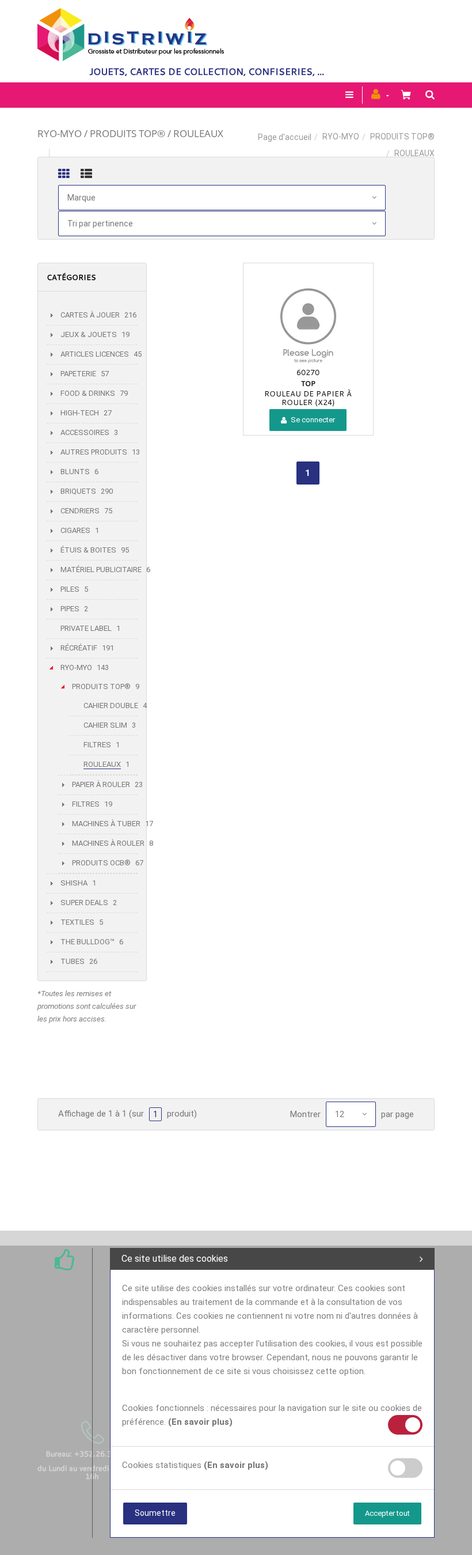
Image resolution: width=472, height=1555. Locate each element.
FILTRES (97, 744)
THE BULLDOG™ (87, 941)
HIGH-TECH (79, 412)
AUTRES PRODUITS (93, 452)
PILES (69, 589)
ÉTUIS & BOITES (88, 550)
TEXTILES (77, 922)
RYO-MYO (340, 136)
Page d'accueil (284, 137)
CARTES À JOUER (90, 315)
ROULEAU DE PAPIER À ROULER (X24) (308, 397)
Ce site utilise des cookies (174, 1258)
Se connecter (312, 419)
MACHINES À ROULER (108, 843)
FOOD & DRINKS (87, 393)
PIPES (69, 608)
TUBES (72, 961)
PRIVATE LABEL (86, 628)
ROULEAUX (102, 764)
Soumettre (155, 1513)
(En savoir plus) (200, 1422)
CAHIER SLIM (105, 725)
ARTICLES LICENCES (94, 354)
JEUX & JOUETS (88, 334)
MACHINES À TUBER (106, 823)
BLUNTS (75, 471)
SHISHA (73, 883)
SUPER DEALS (84, 902)
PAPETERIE (78, 373)
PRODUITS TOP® (402, 136)
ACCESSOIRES (84, 432)
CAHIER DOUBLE (110, 705)
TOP (308, 383)
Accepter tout (387, 1513)
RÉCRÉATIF (78, 648)
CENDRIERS (80, 510)
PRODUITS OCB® (101, 862)
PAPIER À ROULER (101, 784)
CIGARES (75, 530)
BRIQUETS (78, 491)
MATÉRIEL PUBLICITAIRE (101, 569)
